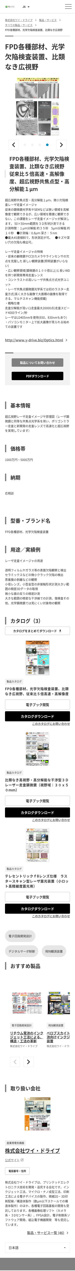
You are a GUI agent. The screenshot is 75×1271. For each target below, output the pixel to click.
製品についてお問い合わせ (37, 362)
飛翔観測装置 (54, 951)
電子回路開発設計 (20, 936)
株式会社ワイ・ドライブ (32, 1150)
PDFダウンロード (37, 376)
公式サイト (12, 1160)
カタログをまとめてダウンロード (35, 631)
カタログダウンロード (37, 716)
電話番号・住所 (17, 1171)
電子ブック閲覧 (37, 704)
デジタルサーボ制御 (22, 951)
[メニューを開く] (68, 6)
